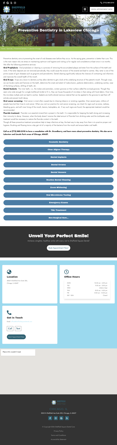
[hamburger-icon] (85, 9)
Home (3, 48)
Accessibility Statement (58, 439)
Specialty (10, 48)
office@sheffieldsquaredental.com (21, 321)
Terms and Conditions (58, 435)
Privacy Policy (58, 431)
